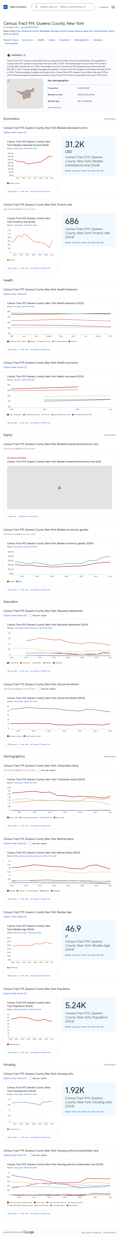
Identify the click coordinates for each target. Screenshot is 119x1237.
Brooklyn (55, 31)
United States (101, 31)
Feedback (104, 7)
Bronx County (67, 31)
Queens (79, 31)
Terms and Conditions (91, 1232)
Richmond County (30, 31)
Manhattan (45, 31)
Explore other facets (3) (15, 843)
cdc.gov (16, 306)
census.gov (18, 148)
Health (41, 40)
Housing (97, 40)
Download (13, 191)
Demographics (81, 40)
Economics (27, 40)
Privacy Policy (109, 1232)
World (16, 34)
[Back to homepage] (5, 7)
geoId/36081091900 (29, 27)
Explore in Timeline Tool (41, 191)
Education (65, 40)
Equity (52, 40)
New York (16, 31)
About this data (30, 148)
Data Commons (18, 7)
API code (25, 191)
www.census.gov (54, 107)
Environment (11, 43)
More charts (110, 118)
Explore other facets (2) (15, 132)
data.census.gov (31, 628)
